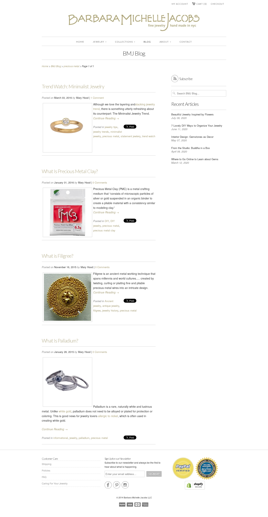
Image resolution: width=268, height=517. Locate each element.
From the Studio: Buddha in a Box (190, 148)
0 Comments (100, 182)
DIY (107, 221)
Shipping (46, 464)
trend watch (148, 136)
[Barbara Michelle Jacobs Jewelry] (134, 23)
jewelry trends (101, 131)
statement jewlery (130, 136)
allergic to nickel (108, 416)
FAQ (44, 477)
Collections (125, 41)
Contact (186, 41)
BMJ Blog (134, 53)
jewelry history (110, 310)
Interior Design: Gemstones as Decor (192, 137)
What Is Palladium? (60, 340)
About (165, 41)
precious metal (110, 136)
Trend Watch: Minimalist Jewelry (73, 86)
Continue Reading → (106, 118)
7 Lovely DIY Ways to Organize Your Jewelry (196, 125)
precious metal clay (104, 230)
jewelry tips (111, 127)
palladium (84, 438)
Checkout (217, 4)
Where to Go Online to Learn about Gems (194, 159)
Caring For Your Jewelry (54, 483)
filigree (97, 310)
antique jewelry (110, 306)
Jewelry (99, 41)
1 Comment (97, 98)
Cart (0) (201, 4)
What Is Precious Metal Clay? (70, 171)
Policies (46, 470)
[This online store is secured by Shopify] (195, 488)
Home (80, 41)
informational (60, 438)
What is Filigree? (57, 256)
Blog (147, 41)
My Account (180, 4)
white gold (65, 411)
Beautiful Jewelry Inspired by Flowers (192, 114)
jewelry (73, 438)
